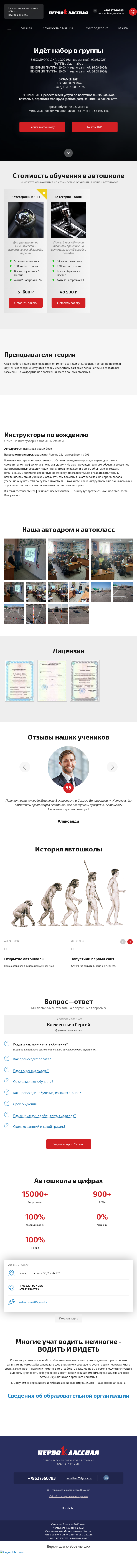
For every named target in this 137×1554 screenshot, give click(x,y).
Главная (26, 28)
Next (112, 767)
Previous (24, 767)
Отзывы (123, 28)
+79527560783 (114, 10)
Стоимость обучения (58, 28)
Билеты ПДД (95, 127)
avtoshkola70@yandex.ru (111, 13)
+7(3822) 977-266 (31, 1286)
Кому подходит (96, 28)
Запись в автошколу (42, 127)
